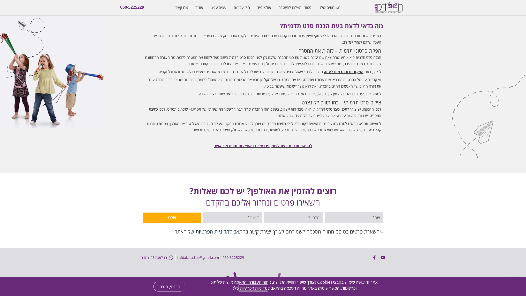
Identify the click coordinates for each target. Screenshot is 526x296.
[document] (263, 148)
